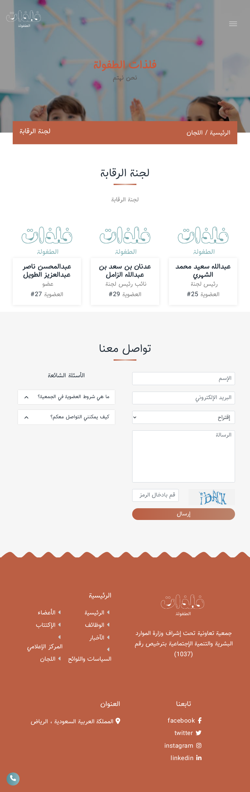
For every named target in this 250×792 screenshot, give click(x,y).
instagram (179, 746)
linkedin (182, 758)
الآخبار (96, 638)
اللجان (47, 659)
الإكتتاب (45, 625)
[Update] (211, 497)
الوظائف (94, 625)
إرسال (183, 514)
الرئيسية (220, 132)
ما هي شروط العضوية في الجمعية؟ (73, 397)
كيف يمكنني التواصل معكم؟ (79, 417)
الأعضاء (46, 613)
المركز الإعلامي (44, 647)
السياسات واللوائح (90, 659)
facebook (181, 721)
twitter (183, 733)
